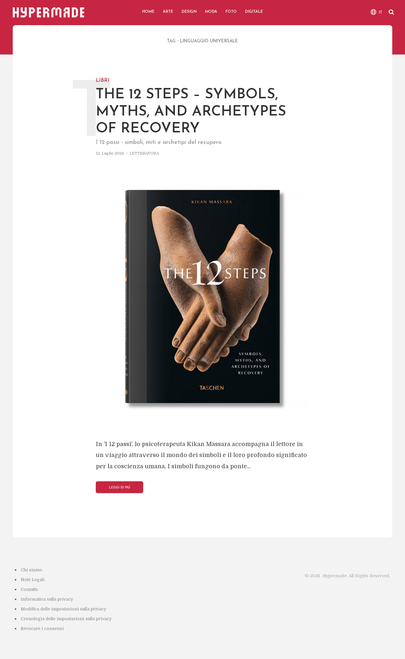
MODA (211, 12)
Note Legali (32, 579)
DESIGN (189, 12)
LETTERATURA (144, 153)
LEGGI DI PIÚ (119, 487)
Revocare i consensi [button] (42, 628)
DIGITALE (254, 12)
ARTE (168, 12)
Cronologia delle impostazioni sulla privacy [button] (66, 618)
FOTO (231, 12)
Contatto (29, 589)
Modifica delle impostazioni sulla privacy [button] (63, 609)
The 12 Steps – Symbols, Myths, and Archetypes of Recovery (191, 105)
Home (148, 12)
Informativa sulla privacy (47, 599)
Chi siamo (31, 569)
